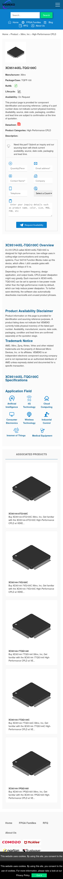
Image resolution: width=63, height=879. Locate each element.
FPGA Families (33, 22)
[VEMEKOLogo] (8, 8)
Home (15, 22)
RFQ (25, 25)
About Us (40, 25)
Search (46, 15)
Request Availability (33, 225)
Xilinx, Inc (25, 34)
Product (14, 34)
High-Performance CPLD (44, 34)
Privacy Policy (22, 875)
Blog (50, 22)
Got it (39, 875)
